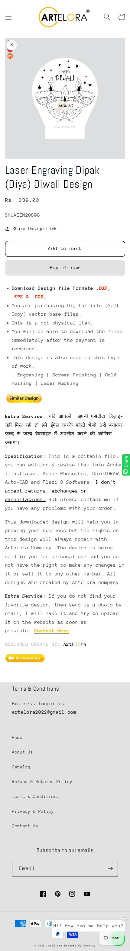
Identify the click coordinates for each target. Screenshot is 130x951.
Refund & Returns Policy (42, 781)
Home (17, 737)
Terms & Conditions (35, 796)
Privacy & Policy (33, 811)
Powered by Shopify (80, 945)
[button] (8, 16)
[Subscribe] (110, 869)
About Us (22, 752)
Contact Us (25, 825)
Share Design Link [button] (35, 228)
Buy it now (65, 267)
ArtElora (55, 945)
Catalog (21, 766)
